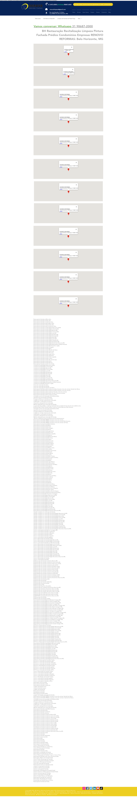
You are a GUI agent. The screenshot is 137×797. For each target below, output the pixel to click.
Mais (79, 18)
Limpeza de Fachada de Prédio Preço (66, 18)
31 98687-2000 (63, 26)
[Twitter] (91, 788)
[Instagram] (84, 788)
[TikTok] (101, 788)
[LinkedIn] (94, 788)
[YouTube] (98, 788)
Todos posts (38, 18)
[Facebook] (87, 788)
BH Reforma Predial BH (49, 18)
